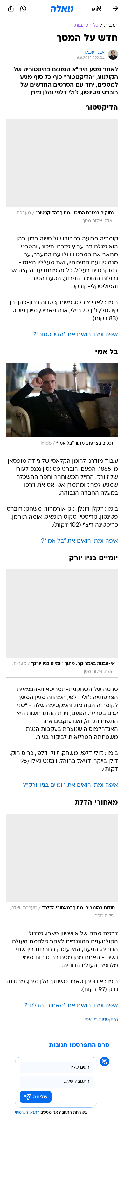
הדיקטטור (109, 1020)
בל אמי (91, 1020)
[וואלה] (62, 8)
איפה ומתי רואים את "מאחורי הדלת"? (71, 1006)
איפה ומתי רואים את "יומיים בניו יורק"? (70, 785)
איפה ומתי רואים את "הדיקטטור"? (75, 335)
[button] (96, 8)
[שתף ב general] (10, 8)
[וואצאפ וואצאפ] (23, 8)
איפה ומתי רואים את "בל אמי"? (79, 541)
